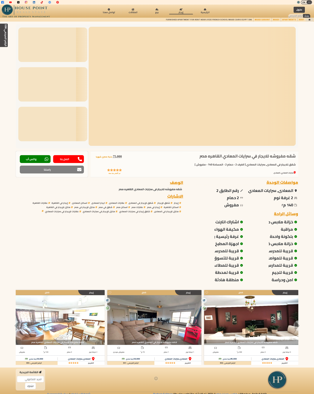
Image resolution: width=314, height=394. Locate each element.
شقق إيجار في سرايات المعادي (134, 211)
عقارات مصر (137, 207)
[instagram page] (26, 2)
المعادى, (280, 358)
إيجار (176, 203)
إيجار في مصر (153, 207)
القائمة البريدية (28, 372)
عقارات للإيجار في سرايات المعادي (62, 211)
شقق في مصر (105, 207)
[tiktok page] (42, 2)
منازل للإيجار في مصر (84, 207)
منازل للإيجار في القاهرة (58, 207)
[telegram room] (49, 2)
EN (303, 2)
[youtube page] (10, 2)
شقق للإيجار (163, 203)
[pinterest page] (57, 2)
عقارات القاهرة (40, 203)
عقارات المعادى (116, 203)
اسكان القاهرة (171, 207)
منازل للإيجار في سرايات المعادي (99, 211)
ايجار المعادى (98, 203)
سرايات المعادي (269, 358)
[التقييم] (267, 363)
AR (309, 2)
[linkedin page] (34, 2)
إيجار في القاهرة (60, 203)
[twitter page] (18, 2)
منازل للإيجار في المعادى (166, 211)
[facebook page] (2, 2)
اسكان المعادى (79, 203)
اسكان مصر (122, 207)
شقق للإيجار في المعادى (140, 203)
